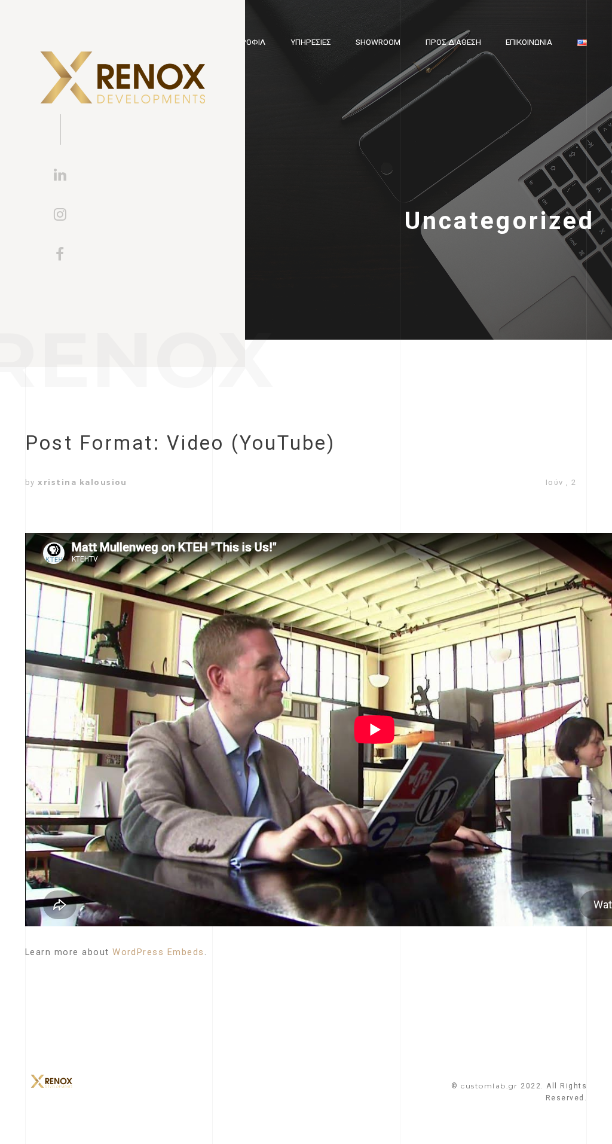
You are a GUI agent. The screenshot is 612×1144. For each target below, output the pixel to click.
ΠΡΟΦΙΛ (250, 42)
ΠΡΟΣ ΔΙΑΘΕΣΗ (453, 42)
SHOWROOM (378, 42)
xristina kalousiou (82, 482)
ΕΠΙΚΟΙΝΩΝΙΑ (529, 42)
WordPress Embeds (158, 952)
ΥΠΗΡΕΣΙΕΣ (310, 42)
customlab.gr (489, 1085)
